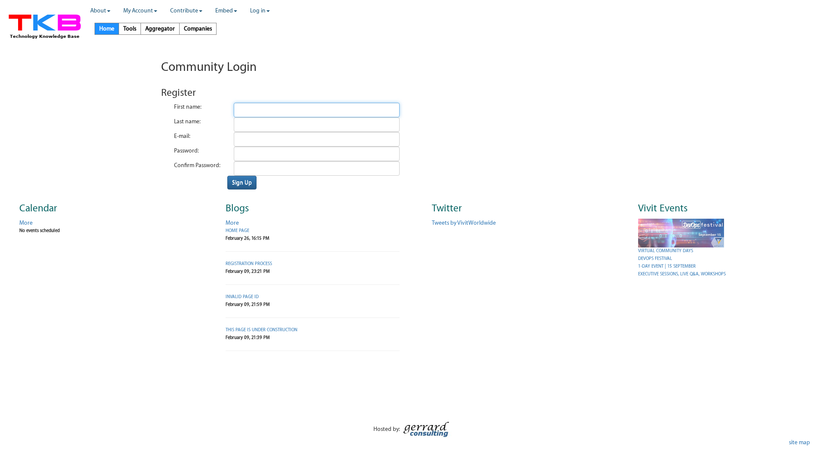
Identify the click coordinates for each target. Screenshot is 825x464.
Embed (224, 10)
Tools (129, 28)
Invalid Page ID (242, 296)
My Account (138, 10)
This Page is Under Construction (261, 330)
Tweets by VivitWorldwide (464, 223)
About (98, 10)
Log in (258, 10)
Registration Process (249, 263)
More (26, 223)
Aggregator (160, 28)
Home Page (237, 230)
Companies (198, 28)
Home (106, 28)
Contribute (184, 10)
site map (799, 442)
